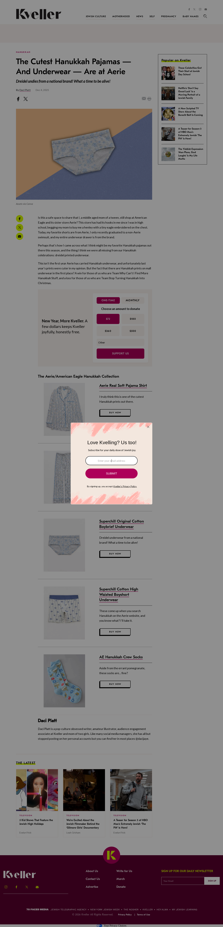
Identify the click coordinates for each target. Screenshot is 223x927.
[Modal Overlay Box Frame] (111, 463)
